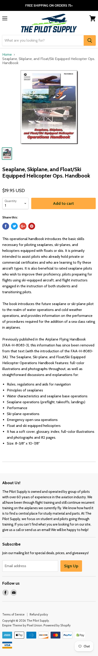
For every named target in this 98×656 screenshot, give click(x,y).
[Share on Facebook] (5, 226)
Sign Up (71, 565)
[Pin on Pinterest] (31, 226)
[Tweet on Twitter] (14, 226)
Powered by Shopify (57, 625)
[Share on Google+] (23, 226)
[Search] (90, 40)
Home (7, 55)
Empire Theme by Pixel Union (22, 625)
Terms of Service (13, 614)
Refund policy (39, 614)
